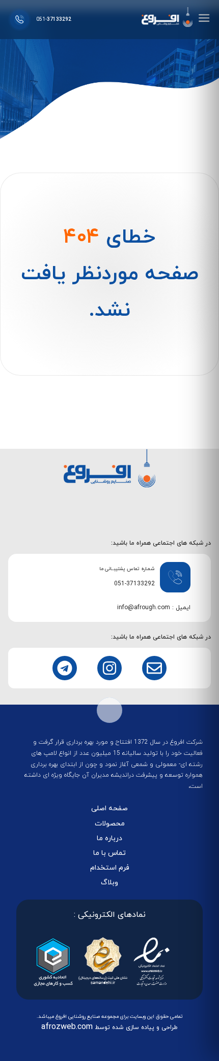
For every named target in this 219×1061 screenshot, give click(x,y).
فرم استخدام (109, 868)
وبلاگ (109, 882)
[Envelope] (154, 668)
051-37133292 (134, 584)
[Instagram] (109, 668)
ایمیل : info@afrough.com (153, 608)
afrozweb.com (67, 1027)
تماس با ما (109, 853)
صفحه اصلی (109, 808)
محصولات (110, 823)
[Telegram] (64, 668)
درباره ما (109, 838)
